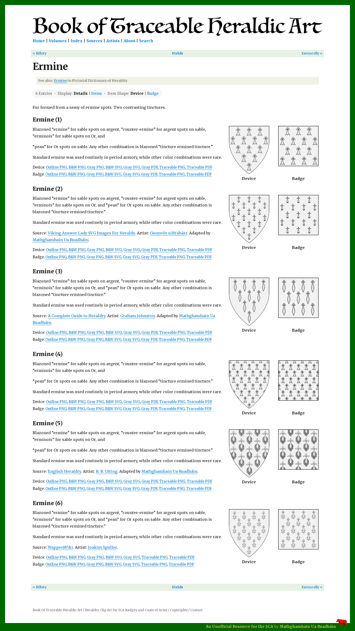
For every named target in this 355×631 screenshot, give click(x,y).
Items (96, 93)
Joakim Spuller (102, 547)
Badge (153, 93)
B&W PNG (77, 167)
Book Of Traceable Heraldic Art (57, 610)
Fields (177, 53)
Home (39, 40)
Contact (196, 610)
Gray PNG (95, 167)
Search (146, 40)
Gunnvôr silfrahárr (168, 233)
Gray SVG (131, 167)
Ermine (60, 80)
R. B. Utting (106, 471)
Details (81, 93)
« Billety (40, 53)
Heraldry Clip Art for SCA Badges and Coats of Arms (126, 610)
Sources (94, 40)
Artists (113, 40)
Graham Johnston (137, 315)
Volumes (58, 40)
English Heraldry (64, 471)
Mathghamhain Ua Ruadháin (60, 239)
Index (77, 40)
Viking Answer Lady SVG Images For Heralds (91, 233)
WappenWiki (60, 547)
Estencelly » (312, 53)
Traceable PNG (172, 167)
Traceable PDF (199, 167)
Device (136, 93)
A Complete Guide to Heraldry (76, 315)
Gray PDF (150, 167)
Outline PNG (56, 167)
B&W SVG (114, 167)
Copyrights (179, 610)
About (129, 40)
